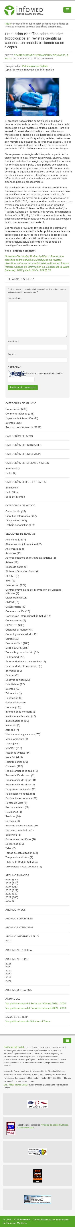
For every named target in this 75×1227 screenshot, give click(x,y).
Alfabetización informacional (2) (23, 544)
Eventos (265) (13, 422)
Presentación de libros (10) (21, 779)
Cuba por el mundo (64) (19, 629)
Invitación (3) (12, 725)
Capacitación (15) (15, 511)
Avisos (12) (11, 562)
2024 (8, 886)
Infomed (25, 1219)
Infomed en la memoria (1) (20, 711)
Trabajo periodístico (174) (20, 524)
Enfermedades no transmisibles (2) (25, 661)
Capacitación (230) (16, 409)
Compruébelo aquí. (25, 1127)
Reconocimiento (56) (17, 807)
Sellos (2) (10, 473)
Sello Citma (12, 492)
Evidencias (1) (13, 693)
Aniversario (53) (14, 548)
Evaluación (11, 487)
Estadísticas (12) (15, 684)
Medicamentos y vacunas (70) (22, 734)
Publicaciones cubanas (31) (21, 798)
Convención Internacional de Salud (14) (28, 615)
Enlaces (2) (12, 675)
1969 (8, 900)
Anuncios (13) (13, 553)
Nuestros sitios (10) (16, 761)
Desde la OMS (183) (17, 643)
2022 (8, 893)
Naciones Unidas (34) (17, 752)
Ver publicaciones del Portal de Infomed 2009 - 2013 (35, 1008)
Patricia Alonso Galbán (35, 66)
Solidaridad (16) (14, 843)
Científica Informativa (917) (21, 515)
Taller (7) (10, 848)
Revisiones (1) (13, 811)
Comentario (14, 298)
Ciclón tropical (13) (16, 597)
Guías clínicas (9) (15, 702)
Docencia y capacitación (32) (22, 652)
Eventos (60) (12, 688)
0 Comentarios (44, 58)
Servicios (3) (12, 820)
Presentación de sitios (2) (20, 784)
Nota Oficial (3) (14, 757)
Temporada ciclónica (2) (19, 857)
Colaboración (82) (15, 606)
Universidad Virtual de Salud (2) (23, 866)
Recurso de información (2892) (23, 427)
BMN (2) (10, 580)
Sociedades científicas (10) (21, 839)
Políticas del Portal (14, 1047)
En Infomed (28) (14, 656)
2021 (8, 897)
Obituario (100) (14, 766)
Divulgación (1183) (16, 520)
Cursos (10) (12, 638)
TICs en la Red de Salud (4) (21, 861)
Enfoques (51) (13, 670)
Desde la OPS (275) (17, 647)
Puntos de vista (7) (16, 802)
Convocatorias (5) (15, 620)
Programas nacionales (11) (21, 789)
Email (12, 354)
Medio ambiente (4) (16, 738)
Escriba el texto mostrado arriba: (44, 373)
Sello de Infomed (15, 496)
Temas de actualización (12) (21, 852)
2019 (8, 941)
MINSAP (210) (13, 748)
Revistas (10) (13, 816)
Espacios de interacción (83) (21, 418)
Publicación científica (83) (20, 793)
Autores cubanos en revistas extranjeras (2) (30, 557)
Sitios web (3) (13, 834)
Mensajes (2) (13, 743)
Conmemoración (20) (17, 611)
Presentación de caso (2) (19, 775)
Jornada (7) (12, 729)
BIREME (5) (12, 576)
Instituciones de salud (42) (20, 716)
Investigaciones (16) (17, 720)
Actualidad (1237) (15, 539)
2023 (8, 890)
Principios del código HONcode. (55, 1125)
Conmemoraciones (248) (19, 413)
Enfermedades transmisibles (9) (23, 666)
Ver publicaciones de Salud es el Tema (27, 1021)
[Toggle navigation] (67, 10)
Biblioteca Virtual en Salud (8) (22, 571)
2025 (8, 883)
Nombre (13, 341)
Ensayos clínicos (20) (17, 679)
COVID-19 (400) (14, 625)
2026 (8, 880)
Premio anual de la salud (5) (21, 770)
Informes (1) (12, 468)
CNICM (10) (12, 602)
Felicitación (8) (13, 697)
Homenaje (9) (13, 707)
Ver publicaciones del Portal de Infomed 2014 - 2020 (35, 1003)
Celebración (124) (15, 585)
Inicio (8, 24)
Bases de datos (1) (16, 566)
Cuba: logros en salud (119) (21, 634)
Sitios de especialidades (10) (22, 825)
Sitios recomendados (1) (19, 830)
